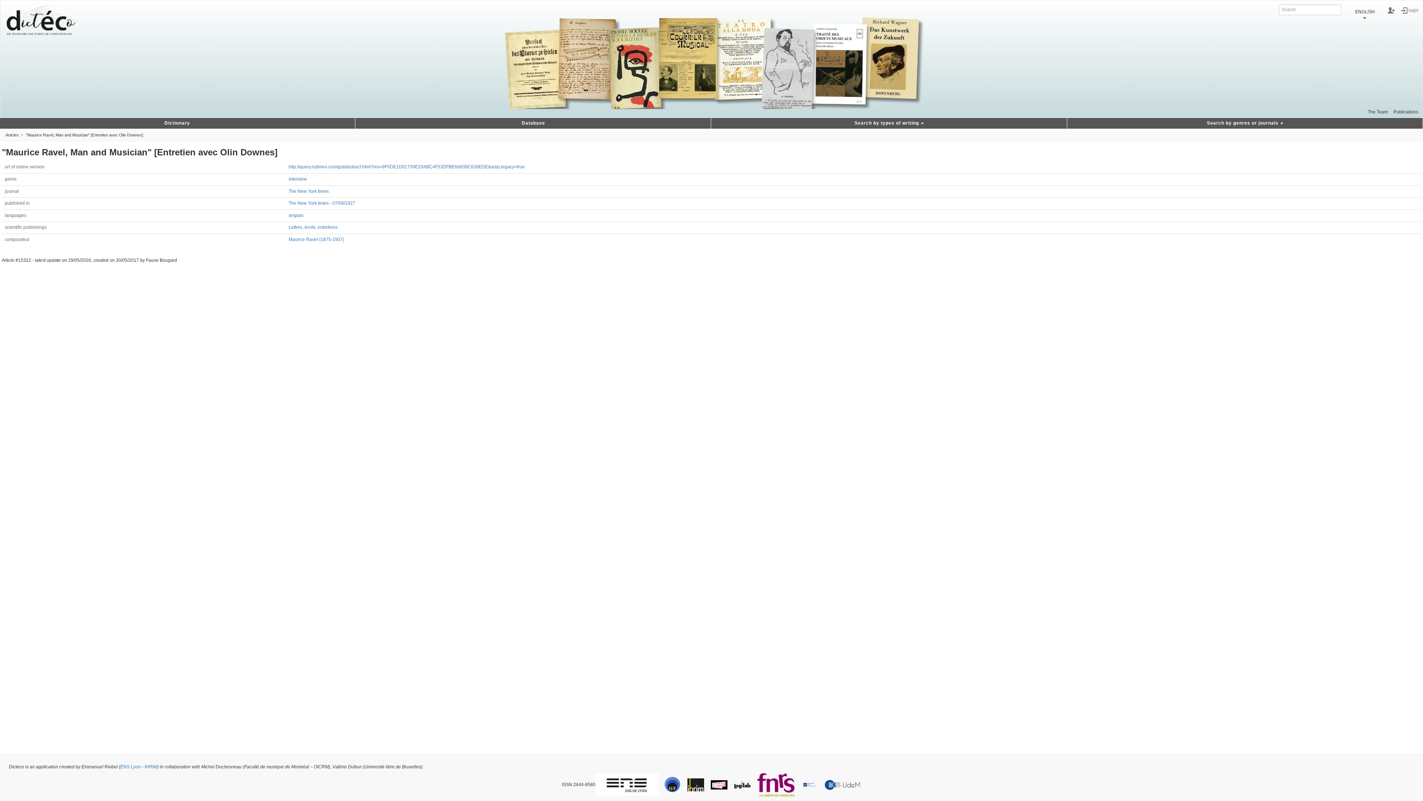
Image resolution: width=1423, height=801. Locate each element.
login (1414, 10)
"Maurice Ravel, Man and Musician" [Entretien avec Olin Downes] (84, 135)
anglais (296, 215)
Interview (298, 179)
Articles (12, 135)
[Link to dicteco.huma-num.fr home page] (43, 20)
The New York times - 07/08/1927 (322, 203)
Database (533, 123)
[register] (1391, 10)
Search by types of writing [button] (887, 123)
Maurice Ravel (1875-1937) (316, 239)
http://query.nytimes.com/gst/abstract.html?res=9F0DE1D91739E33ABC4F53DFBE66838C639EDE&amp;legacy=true (407, 166)
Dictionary (177, 123)
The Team (1378, 112)
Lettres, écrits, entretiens (313, 227)
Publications (1405, 112)
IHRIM (151, 766)
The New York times (309, 191)
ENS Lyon (130, 766)
